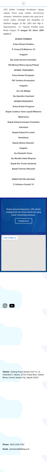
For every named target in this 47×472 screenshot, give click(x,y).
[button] (23, 3)
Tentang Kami (23, 221)
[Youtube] (12, 305)
